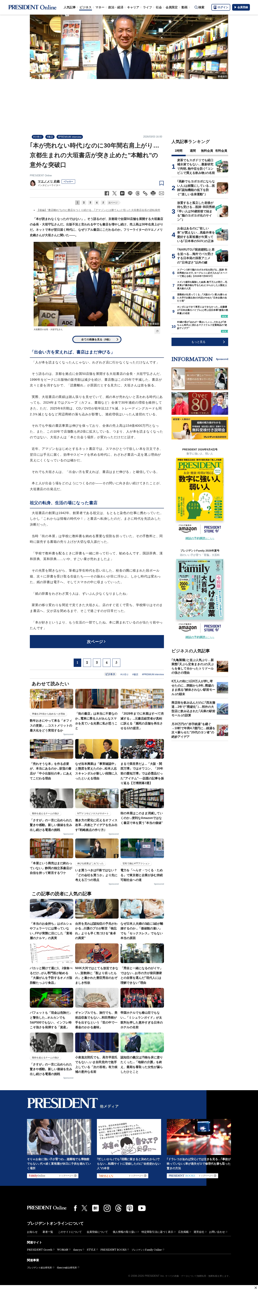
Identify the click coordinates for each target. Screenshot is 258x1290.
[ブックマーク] (161, 183)
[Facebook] (75, 1208)
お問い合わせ (217, 1231)
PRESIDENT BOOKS (113, 1249)
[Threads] (118, 1208)
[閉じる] (255, 1287)
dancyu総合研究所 (67, 1267)
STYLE (91, 1249)
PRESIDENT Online (41, 175)
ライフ (147, 7)
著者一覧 (47, 1231)
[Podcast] (129, 1208)
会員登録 (242, 7)
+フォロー (68, 181)
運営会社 (199, 1231)
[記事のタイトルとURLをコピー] (145, 193)
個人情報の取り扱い (125, 1231)
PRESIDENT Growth (39, 1249)
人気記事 (70, 7)
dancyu (77, 1249)
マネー (99, 7)
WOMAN (62, 1249)
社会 (159, 7)
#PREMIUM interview (69, 136)
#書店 (50, 136)
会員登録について (97, 1231)
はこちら (199, 538)
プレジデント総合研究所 (39, 1267)
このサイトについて (70, 1231)
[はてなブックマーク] (95, 1208)
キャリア (133, 7)
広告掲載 (183, 1231)
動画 (185, 7)
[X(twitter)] (84, 1208)
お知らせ (32, 1231)
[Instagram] (107, 1208)
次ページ (112, 202)
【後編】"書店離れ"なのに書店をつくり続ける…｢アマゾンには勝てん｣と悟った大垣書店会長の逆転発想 (98, 210)
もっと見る (198, 341)
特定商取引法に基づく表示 (157, 1231)
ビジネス (86, 7)
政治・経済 (115, 7)
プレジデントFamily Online (146, 1249)
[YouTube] (142, 1208)
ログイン (223, 7)
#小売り (37, 136)
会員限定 (172, 7)
